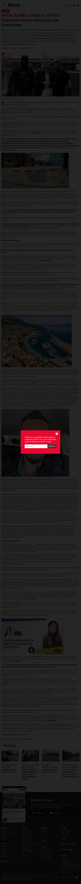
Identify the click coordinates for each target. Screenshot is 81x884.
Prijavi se (52, 446)
